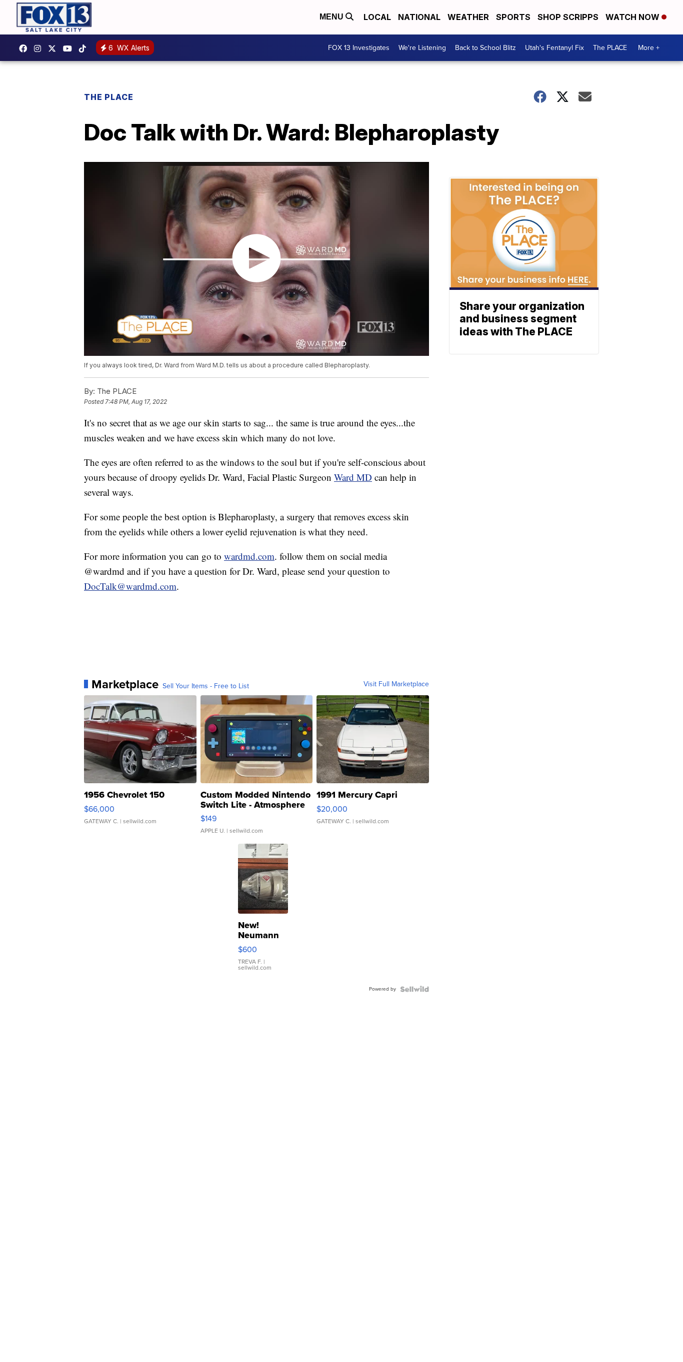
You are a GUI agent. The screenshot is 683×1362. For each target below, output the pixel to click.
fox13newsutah (25, 48)
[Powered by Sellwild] (414, 989)
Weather (468, 17)
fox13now (40, 48)
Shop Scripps (568, 17)
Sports (513, 17)
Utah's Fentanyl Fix (554, 47)
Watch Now (634, 17)
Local (377, 17)
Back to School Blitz (485, 47)
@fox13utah (85, 48)
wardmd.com (249, 556)
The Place (109, 97)
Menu (333, 16)
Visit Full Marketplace (396, 684)
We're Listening (422, 47)
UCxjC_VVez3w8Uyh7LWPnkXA (70, 48)
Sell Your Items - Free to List (205, 686)
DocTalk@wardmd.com (130, 586)
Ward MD (353, 477)
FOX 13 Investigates (359, 47)
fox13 (54, 48)
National (419, 17)
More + (649, 47)
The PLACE (610, 47)
